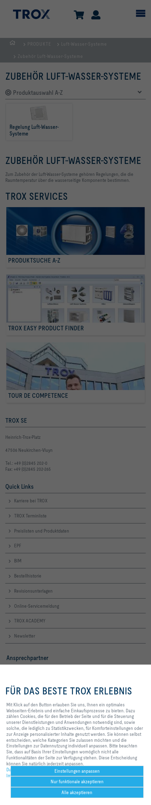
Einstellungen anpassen (77, 771)
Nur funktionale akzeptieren (77, 781)
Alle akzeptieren (76, 792)
